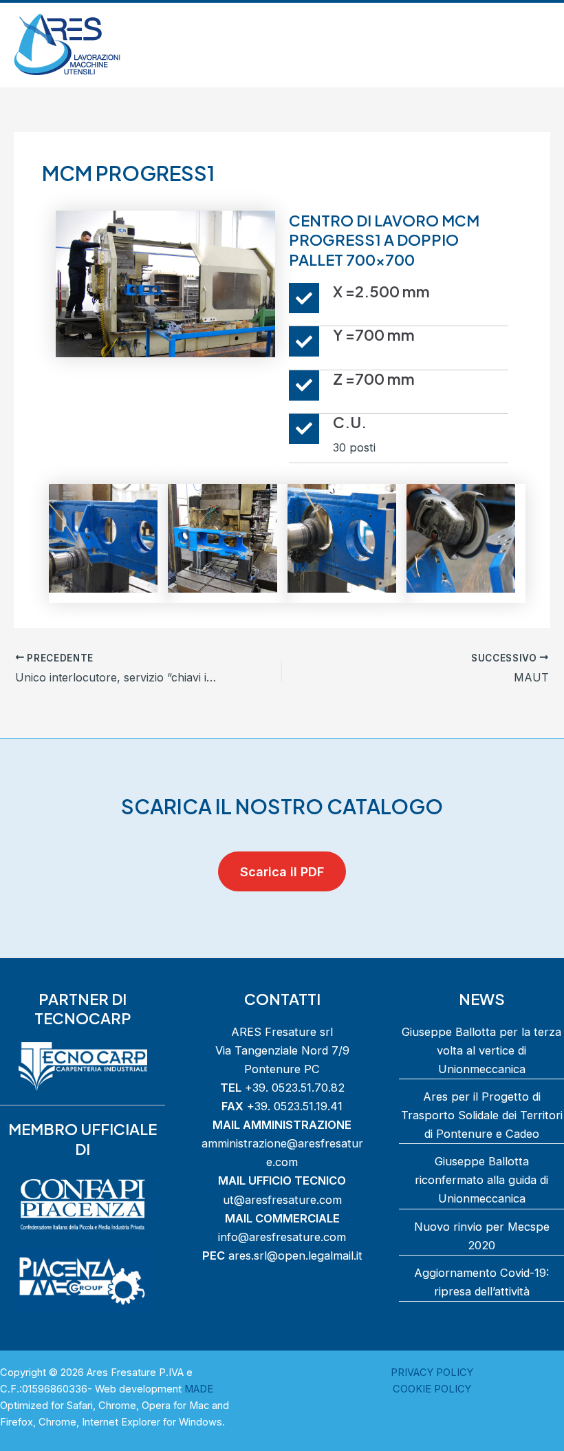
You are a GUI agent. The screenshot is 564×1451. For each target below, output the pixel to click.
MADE (198, 1389)
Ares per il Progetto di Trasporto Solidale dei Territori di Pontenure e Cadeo (482, 1115)
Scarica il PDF (282, 871)
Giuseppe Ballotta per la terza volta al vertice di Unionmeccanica (481, 1050)
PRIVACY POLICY (432, 1372)
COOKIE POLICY (432, 1389)
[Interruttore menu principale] (534, 45)
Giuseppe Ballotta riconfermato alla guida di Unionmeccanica (481, 1179)
